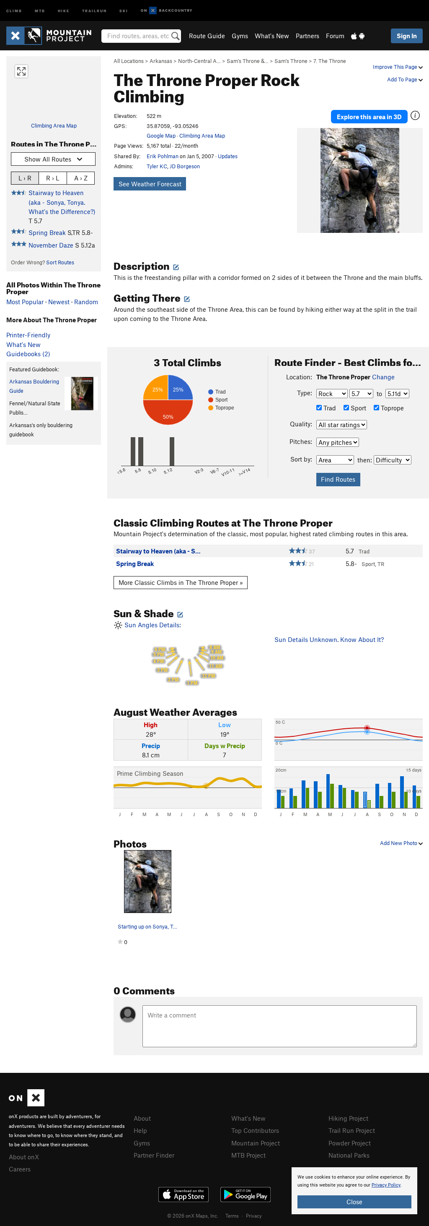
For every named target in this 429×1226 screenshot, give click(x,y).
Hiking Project (348, 1118)
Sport (357, 408)
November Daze (50, 245)
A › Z (81, 178)
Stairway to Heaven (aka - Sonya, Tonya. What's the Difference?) (62, 202)
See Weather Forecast (150, 184)
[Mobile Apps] (357, 35)
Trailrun (94, 10)
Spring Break (47, 232)
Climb (14, 10)
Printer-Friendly (28, 335)
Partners (307, 35)
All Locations (129, 60)
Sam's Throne (291, 60)
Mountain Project (255, 1143)
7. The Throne (329, 60)
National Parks (349, 1155)
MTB (40, 10)
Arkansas (161, 60)
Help (140, 1130)
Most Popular (25, 301)
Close (354, 1201)
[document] (354, 1190)
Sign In (407, 35)
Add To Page (403, 79)
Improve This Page (396, 66)
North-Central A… (199, 60)
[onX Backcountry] (166, 10)
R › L (52, 178)
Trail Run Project (351, 1130)
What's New (272, 35)
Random (86, 301)
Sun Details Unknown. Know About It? (329, 639)
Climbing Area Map (54, 125)
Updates (228, 156)
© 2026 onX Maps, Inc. (192, 1215)
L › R (24, 178)
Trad (329, 408)
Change (383, 377)
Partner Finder (154, 1155)
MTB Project (248, 1155)
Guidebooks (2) (28, 353)
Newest (59, 301)
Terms (232, 1215)
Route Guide (207, 35)
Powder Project (349, 1143)
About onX (24, 1157)
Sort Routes (60, 262)
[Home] (53, 35)
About (142, 1118)
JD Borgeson (185, 166)
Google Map (161, 135)
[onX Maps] (26, 1104)
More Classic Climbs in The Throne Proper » (181, 582)
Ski (123, 10)
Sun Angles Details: (173, 653)
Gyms (240, 35)
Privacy (254, 1215)
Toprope (391, 408)
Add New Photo (399, 843)
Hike (64, 10)
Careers (20, 1169)
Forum (335, 35)
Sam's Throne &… (248, 60)
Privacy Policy (386, 1185)
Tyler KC (157, 166)
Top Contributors (255, 1130)
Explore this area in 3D (369, 116)
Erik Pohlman (162, 156)
